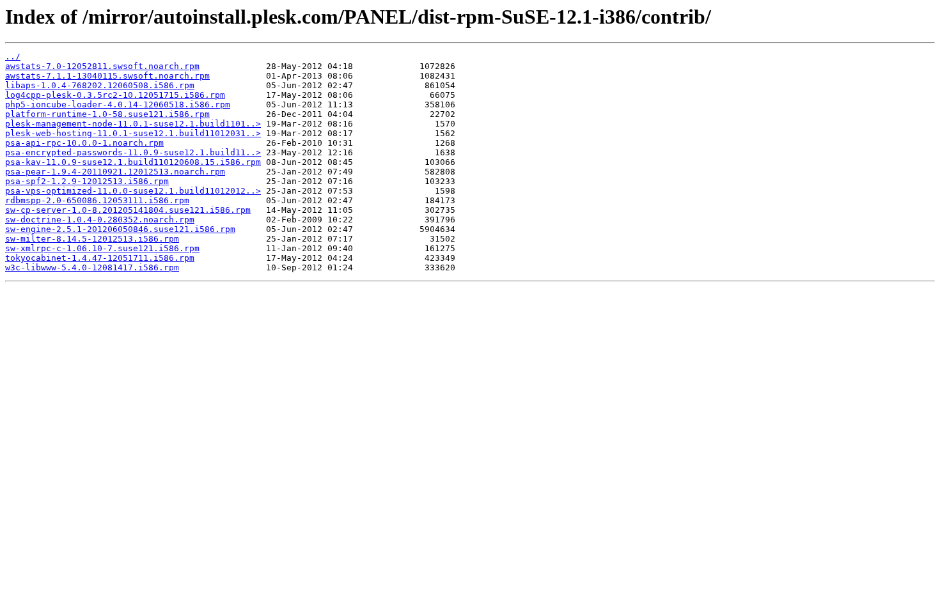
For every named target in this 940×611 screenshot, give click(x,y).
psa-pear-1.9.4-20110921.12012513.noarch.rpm (115, 171)
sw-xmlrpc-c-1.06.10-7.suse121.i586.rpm (102, 248)
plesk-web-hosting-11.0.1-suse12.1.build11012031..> (133, 133)
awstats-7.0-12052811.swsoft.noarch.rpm (102, 66)
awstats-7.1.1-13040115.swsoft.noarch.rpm (107, 76)
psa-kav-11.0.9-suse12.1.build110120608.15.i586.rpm (133, 162)
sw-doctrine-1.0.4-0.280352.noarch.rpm (99, 219)
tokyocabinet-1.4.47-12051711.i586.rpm (99, 258)
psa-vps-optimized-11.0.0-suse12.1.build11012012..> (133, 191)
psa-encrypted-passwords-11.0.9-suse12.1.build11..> (133, 152)
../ (12, 56)
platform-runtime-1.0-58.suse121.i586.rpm (107, 114)
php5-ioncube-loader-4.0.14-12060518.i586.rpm (117, 104)
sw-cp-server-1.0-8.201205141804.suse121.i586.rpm (128, 210)
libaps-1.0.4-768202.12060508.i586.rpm (99, 85)
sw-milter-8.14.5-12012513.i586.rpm (92, 239)
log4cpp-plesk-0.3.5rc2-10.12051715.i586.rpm (115, 95)
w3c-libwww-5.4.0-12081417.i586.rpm (92, 267)
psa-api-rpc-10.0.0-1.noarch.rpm (84, 143)
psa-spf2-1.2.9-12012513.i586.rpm (87, 181)
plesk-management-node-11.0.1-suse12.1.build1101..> (133, 123)
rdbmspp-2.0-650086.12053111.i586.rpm (97, 200)
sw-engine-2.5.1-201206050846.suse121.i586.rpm (120, 229)
